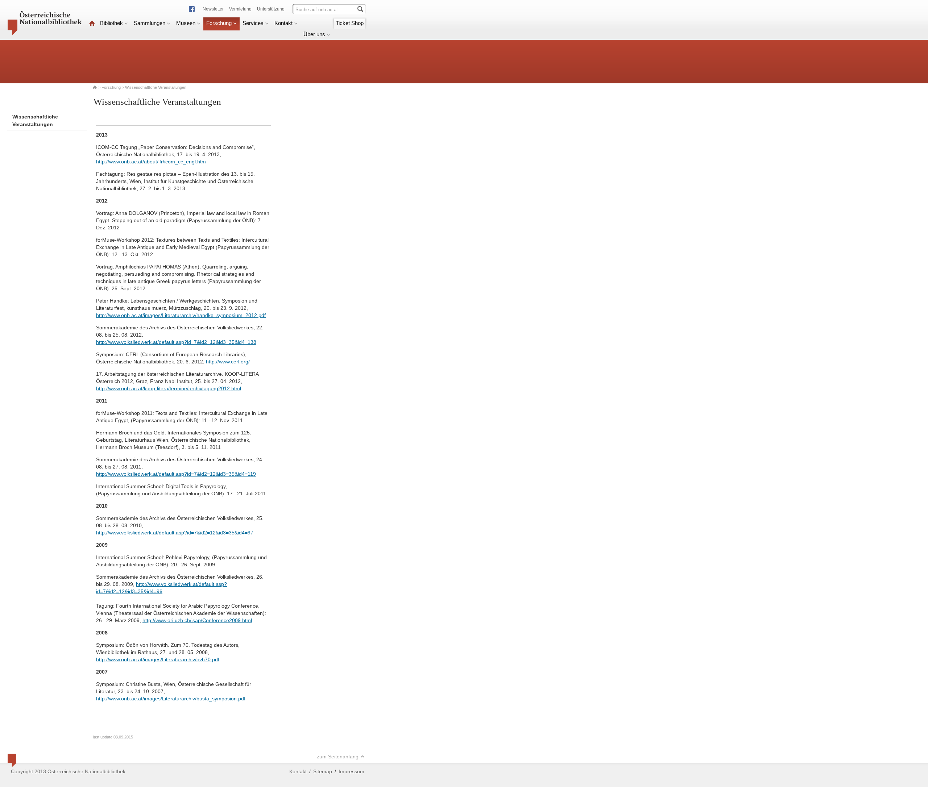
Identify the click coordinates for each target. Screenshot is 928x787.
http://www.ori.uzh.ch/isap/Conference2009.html (197, 620)
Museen (185, 23)
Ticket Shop (350, 23)
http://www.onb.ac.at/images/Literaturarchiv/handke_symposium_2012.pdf (181, 315)
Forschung (219, 23)
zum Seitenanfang (338, 756)
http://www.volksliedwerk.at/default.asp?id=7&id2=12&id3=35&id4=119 (176, 474)
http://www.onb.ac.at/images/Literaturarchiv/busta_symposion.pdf (170, 698)
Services (253, 23)
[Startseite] (92, 23)
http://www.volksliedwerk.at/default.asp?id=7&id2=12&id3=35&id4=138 (176, 342)
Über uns (314, 34)
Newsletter (213, 9)
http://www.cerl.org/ (228, 362)
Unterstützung (271, 9)
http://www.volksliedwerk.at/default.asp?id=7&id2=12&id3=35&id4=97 (174, 533)
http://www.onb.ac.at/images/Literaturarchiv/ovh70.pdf (157, 659)
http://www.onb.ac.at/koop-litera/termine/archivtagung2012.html (168, 388)
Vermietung (240, 9)
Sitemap (322, 771)
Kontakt (283, 23)
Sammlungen (149, 23)
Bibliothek (111, 23)
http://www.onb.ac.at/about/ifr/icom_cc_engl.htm (151, 162)
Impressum (351, 771)
